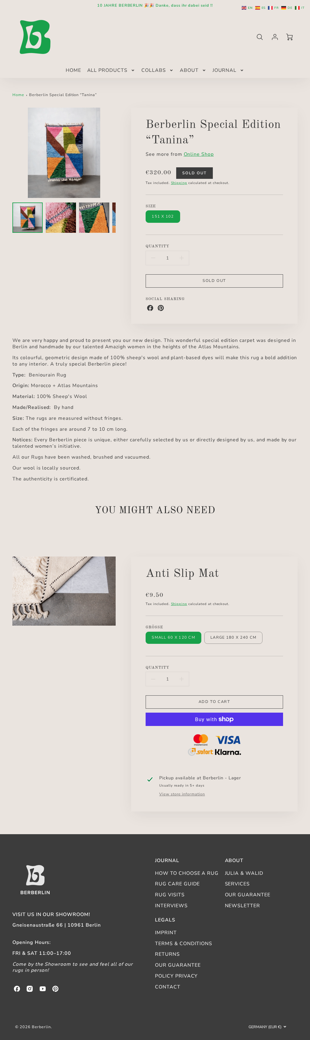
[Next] (120, 152)
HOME (73, 70)
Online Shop (199, 154)
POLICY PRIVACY (176, 976)
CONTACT (167, 987)
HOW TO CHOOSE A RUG (187, 873)
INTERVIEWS (171, 905)
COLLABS (153, 70)
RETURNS (167, 954)
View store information (182, 794)
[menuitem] (73, 70)
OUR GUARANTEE (247, 894)
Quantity (157, 246)
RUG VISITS (170, 894)
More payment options (214, 746)
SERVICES (237, 884)
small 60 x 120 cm (173, 637)
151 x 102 (163, 216)
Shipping (179, 183)
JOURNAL (225, 70)
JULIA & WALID (244, 873)
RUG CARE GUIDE (177, 884)
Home (18, 95)
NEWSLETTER (242, 905)
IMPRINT (166, 932)
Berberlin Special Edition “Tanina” (63, 95)
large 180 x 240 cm (233, 637)
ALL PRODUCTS (107, 70)
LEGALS (165, 920)
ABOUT (189, 70)
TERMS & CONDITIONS (183, 943)
